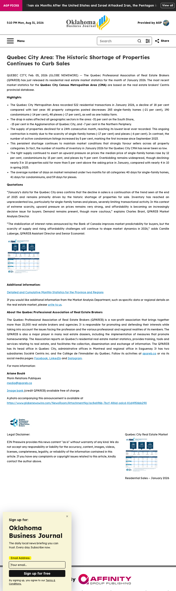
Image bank (15, 390)
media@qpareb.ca (19, 383)
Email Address (20, 558)
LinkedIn (55, 358)
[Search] (139, 41)
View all (167, 5)
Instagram (75, 358)
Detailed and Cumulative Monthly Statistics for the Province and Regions (55, 292)
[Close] (67, 516)
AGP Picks (11, 5)
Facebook (41, 358)
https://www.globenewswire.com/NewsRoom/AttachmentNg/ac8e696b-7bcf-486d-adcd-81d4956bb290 (77, 403)
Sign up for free (37, 573)
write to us (55, 304)
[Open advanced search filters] (148, 41)
